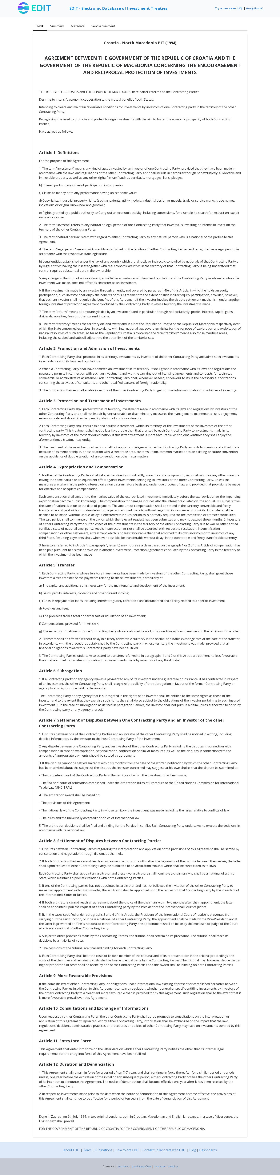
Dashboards (208, 1150)
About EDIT (71, 1150)
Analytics (253, 8)
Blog (192, 1150)
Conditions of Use (141, 1166)
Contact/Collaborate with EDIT (164, 1150)
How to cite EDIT (127, 1150)
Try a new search (227, 8)
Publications (103, 1150)
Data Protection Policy (166, 1166)
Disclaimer (124, 1166)
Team (87, 1150)
